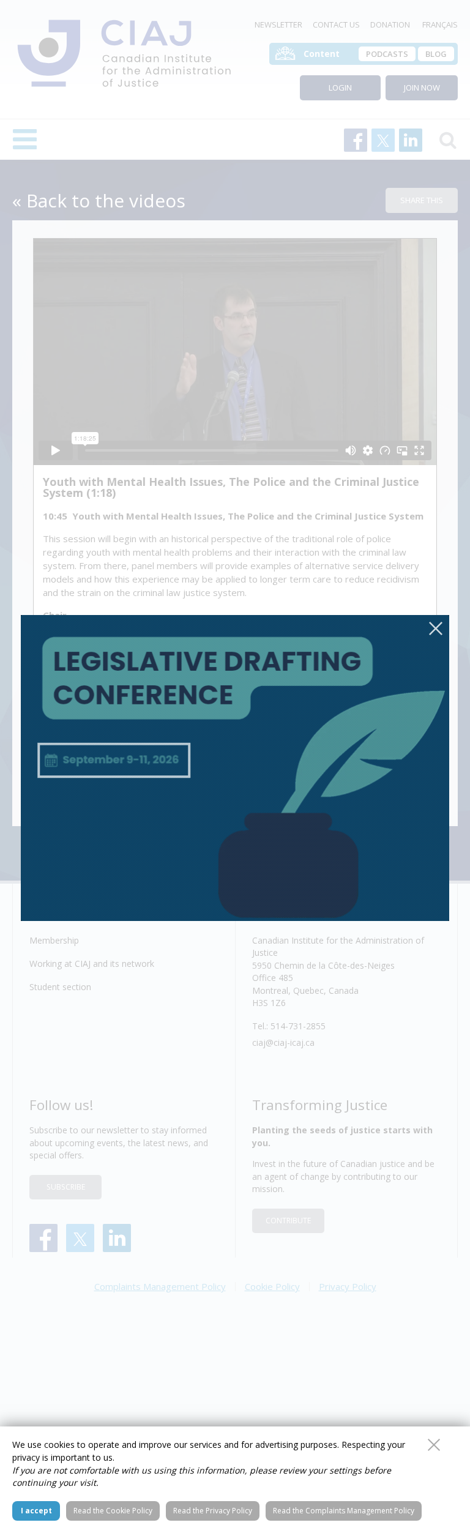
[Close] (435, 628)
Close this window (434, 1445)
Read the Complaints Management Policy (343, 1510)
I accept (36, 1510)
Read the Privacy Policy (212, 1510)
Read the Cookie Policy (112, 1510)
